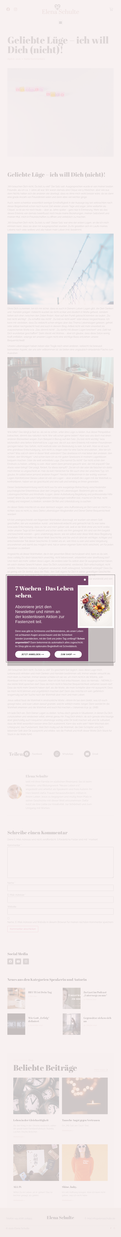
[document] (60, 618)
